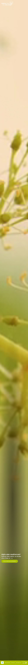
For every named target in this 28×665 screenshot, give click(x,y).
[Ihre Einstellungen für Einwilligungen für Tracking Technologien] (2, 662)
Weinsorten (7, 662)
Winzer (13, 662)
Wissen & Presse (24, 662)
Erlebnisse (18, 662)
